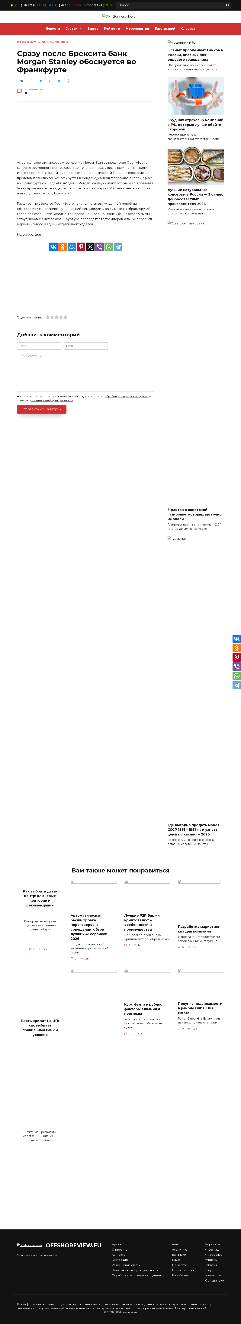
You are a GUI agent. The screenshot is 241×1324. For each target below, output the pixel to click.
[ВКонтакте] (53, 247)
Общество (179, 1265)
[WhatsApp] (108, 247)
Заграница (212, 1244)
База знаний (165, 28)
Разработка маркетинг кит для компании (199, 929)
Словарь (188, 28)
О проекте (119, 1249)
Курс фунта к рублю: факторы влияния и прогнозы (143, 1009)
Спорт (209, 1270)
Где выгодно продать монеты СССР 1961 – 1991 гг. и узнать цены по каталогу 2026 (195, 829)
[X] (90, 247)
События (210, 1265)
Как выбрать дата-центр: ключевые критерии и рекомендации (40, 898)
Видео (93, 28)
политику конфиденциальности (52, 400)
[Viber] (99, 247)
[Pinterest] (81, 247)
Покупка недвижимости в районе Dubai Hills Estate (200, 1008)
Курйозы (210, 1260)
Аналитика (45, 42)
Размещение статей (126, 1265)
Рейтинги (112, 28)
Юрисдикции (214, 1280)
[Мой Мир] (72, 247)
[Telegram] (118, 247)
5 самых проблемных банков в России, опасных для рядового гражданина (195, 54)
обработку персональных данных (127, 396)
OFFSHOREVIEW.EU (73, 1245)
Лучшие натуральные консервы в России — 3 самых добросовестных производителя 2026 (195, 197)
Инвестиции (213, 1249)
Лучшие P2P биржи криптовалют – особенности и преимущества (142, 922)
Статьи (71, 28)
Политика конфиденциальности (135, 1270)
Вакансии (179, 1254)
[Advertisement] (85, 133)
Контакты (118, 1254)
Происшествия (183, 1270)
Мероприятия (137, 28)
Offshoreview (26, 42)
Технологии (213, 1275)
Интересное (213, 1254)
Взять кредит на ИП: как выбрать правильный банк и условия (40, 1028)
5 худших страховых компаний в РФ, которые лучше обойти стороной (195, 124)
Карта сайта (120, 1260)
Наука (176, 1260)
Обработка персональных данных (136, 1275)
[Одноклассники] (62, 247)
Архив (116, 1244)
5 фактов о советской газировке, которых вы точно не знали (195, 514)
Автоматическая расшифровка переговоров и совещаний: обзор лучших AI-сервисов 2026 (89, 927)
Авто (175, 1244)
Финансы (61, 42)
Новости (53, 28)
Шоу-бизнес (181, 1275)
